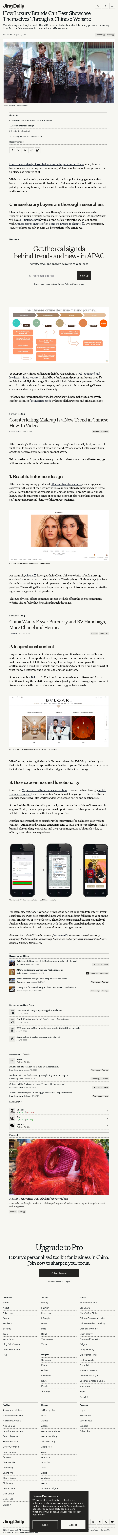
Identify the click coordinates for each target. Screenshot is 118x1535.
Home (6, 1302)
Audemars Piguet (50, 1488)
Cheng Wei (8, 1472)
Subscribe (85, 1431)
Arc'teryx (46, 1478)
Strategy (110, 35)
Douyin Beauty (87, 1349)
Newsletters (85, 1415)
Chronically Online (88, 1328)
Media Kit (7, 1323)
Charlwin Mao (9, 1462)
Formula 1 (84, 1365)
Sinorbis (59, 935)
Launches (46, 1375)
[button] (98, 6)
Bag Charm (85, 1307)
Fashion (94, 633)
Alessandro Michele (12, 1410)
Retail (44, 1334)
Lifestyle (45, 1318)
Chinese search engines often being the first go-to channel (48, 223)
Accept (73, 1524)
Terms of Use (78, 284)
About (6, 1307)
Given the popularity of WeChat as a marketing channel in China (46, 164)
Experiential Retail (88, 1354)
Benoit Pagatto (10, 1436)
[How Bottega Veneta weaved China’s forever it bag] (59, 1167)
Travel (44, 1344)
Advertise (8, 1313)
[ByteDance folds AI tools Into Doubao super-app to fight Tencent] (12, 963)
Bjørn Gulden (9, 1452)
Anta (43, 1467)
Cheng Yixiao (9, 1478)
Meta (43, 1328)
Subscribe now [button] (59, 1273)
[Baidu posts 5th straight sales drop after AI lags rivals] (12, 980)
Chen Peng (8, 1467)
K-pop (83, 1391)
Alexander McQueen (13, 1415)
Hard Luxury (47, 1313)
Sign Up (84, 275)
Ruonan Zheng (15, 431)
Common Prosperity (90, 1339)
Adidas (44, 1420)
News (106, 964)
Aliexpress (46, 1446)
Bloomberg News (23, 964)
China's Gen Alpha (88, 1313)
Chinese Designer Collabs (92, 1318)
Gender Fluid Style (89, 1375)
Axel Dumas (9, 1425)
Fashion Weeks (87, 1360)
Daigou (83, 1344)
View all (83, 1397)
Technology (100, 35)
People (44, 1386)
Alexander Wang (49, 1436)
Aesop (44, 1425)
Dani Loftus (8, 1493)
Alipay (44, 1452)
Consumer (104, 633)
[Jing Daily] (13, 6)
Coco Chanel (9, 1488)
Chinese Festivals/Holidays (93, 1323)
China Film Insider (11, 1349)
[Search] (105, 6)
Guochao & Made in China (92, 1380)
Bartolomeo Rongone (13, 1431)
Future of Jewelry (88, 1370)
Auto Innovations (88, 1302)
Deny (45, 1524)
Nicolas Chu (7, 35)
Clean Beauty (86, 1334)
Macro (44, 1323)
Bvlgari (35, 677)
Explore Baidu (14, 1101)
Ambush (45, 1457)
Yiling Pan (13, 633)
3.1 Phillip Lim (48, 1410)
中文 (5, 1354)
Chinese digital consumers (66, 484)
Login (67, 1281)
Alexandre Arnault (12, 1420)
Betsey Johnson (11, 1446)
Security (7, 1328)
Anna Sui (45, 1462)
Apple (44, 1472)
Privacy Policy (63, 284)
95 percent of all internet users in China (44, 790)
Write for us (8, 1339)
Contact (7, 1318)
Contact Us (105, 1530)
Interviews (85, 1386)
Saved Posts (86, 1420)
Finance (105, 982)
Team (5, 1334)
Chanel (29, 575)
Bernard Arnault (11, 1441)
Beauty (96, 431)
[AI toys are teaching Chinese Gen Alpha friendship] (12, 972)
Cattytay (7, 1457)
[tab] (26, 1054)
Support (84, 1425)
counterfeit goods (41, 400)
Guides (44, 1370)
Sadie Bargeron (23, 973)
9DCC (44, 1415)
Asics (44, 1483)
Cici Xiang (8, 1483)
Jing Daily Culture (11, 1344)
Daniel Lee (8, 1498)
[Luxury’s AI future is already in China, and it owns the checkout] (12, 989)
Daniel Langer (22, 991)
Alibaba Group (48, 1441)
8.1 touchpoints (29, 219)
